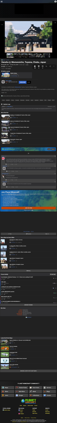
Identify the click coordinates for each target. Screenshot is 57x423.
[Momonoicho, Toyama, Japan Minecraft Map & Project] (5, 141)
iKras (12, 342)
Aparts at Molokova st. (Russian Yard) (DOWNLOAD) (20, 340)
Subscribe (22, 82)
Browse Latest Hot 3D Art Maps (28, 370)
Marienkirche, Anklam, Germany (16, 239)
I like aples (3, 281)
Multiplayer (14, 288)
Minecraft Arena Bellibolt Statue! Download (18, 358)
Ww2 (53, 100)
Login (32, 210)
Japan (32, 100)
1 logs (27, 64)
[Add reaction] (8, 164)
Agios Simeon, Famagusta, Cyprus (16, 258)
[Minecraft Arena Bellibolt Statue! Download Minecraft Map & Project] (5, 360)
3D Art (7, 60)
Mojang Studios (24, 421)
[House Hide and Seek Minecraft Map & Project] (5, 366)
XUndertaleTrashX (5, 173)
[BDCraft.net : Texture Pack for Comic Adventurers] (28, 317)
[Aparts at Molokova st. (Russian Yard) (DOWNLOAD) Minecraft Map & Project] (5, 342)
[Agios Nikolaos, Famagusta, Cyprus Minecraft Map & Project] (5, 266)
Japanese (36, 100)
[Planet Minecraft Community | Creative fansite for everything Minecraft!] (28, 401)
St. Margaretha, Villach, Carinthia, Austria (18, 245)
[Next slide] (54, 37)
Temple (49, 100)
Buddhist (8, 100)
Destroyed (22, 100)
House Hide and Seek (14, 364)
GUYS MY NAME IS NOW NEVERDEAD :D (11, 301)
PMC (2, 283)
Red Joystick (13, 355)
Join (49, 149)
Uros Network (53, 278)
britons (3, 156)
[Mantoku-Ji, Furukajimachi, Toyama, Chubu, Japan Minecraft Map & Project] (5, 117)
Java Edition (6, 302)
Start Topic (53, 274)
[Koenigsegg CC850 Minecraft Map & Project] (5, 354)
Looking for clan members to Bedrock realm (10, 286)
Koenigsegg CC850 (13, 352)
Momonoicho (18, 87)
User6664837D (53, 288)
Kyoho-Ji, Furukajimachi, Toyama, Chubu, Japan (19, 121)
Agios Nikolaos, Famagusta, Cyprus (17, 264)
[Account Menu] (55, 1)
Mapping (8, 297)
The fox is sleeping (13, 346)
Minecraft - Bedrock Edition (6, 288)
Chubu (12, 100)
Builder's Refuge (13, 73)
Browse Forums (28, 304)
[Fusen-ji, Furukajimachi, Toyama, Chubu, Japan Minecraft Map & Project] (5, 129)
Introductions (6, 283)
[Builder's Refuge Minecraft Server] (6, 75)
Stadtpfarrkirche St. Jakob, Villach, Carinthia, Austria (20, 252)
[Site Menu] (1, 1)
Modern (41, 100)
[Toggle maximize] (55, 22)
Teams (8, 278)
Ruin (45, 100)
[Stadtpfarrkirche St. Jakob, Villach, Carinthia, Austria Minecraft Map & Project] (5, 254)
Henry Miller (9, 80)
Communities (3, 278)
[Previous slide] (3, 37)
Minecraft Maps (26, 231)
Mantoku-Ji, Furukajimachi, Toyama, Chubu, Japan (20, 115)
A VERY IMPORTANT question (7, 291)
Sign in (53, 149)
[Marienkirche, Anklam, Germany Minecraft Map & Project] (5, 241)
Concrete (17, 100)
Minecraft (14, 421)
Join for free (28, 208)
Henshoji (27, 100)
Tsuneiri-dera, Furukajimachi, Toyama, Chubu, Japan (20, 133)
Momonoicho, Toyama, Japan (16, 139)
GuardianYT (13, 361)
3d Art (3, 100)
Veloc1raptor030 (14, 367)
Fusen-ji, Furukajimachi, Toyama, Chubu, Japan (19, 127)
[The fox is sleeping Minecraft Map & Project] (5, 348)
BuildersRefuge (14, 75)
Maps (4, 60)
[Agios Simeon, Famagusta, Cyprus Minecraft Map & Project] (5, 260)
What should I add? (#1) (6, 296)
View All (28, 270)
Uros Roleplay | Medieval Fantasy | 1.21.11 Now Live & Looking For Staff (17, 277)
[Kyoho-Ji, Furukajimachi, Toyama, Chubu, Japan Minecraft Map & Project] (5, 123)
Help (2, 302)
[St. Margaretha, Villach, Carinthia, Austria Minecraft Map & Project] (5, 248)
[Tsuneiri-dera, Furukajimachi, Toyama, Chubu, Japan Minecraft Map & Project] (5, 135)
